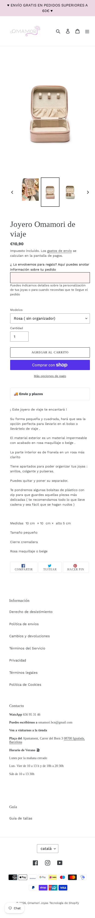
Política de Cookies (25, 685)
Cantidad (16, 328)
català (46, 848)
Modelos (16, 310)
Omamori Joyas (37, 903)
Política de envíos (24, 624)
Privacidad (17, 660)
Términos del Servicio (27, 648)
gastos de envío (59, 251)
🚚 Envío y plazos (28, 394)
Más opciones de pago (50, 376)
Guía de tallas (20, 818)
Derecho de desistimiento (31, 612)
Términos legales (23, 673)
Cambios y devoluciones (29, 636)
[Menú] (87, 31)
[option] (30, 189)
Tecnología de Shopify (64, 903)
